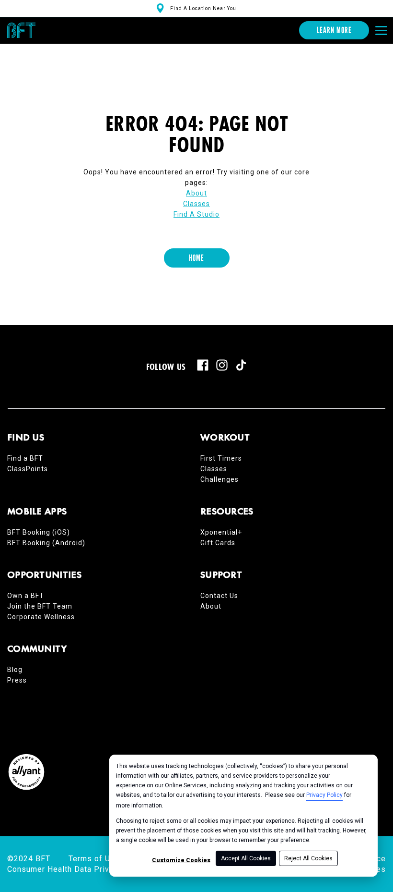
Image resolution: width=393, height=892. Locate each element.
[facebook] (202, 365)
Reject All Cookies (308, 858)
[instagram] (222, 365)
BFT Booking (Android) (46, 543)
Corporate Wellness (41, 617)
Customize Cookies (181, 860)
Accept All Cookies (246, 858)
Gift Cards (217, 543)
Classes (196, 204)
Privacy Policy (324, 795)
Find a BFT (25, 458)
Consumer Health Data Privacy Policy (78, 869)
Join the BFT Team (39, 606)
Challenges (219, 479)
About (196, 193)
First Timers (221, 458)
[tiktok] (241, 365)
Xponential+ (221, 532)
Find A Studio (196, 214)
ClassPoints (27, 469)
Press (17, 680)
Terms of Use (94, 858)
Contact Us (219, 595)
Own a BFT (25, 595)
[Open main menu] (381, 30)
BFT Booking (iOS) (38, 532)
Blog (15, 669)
